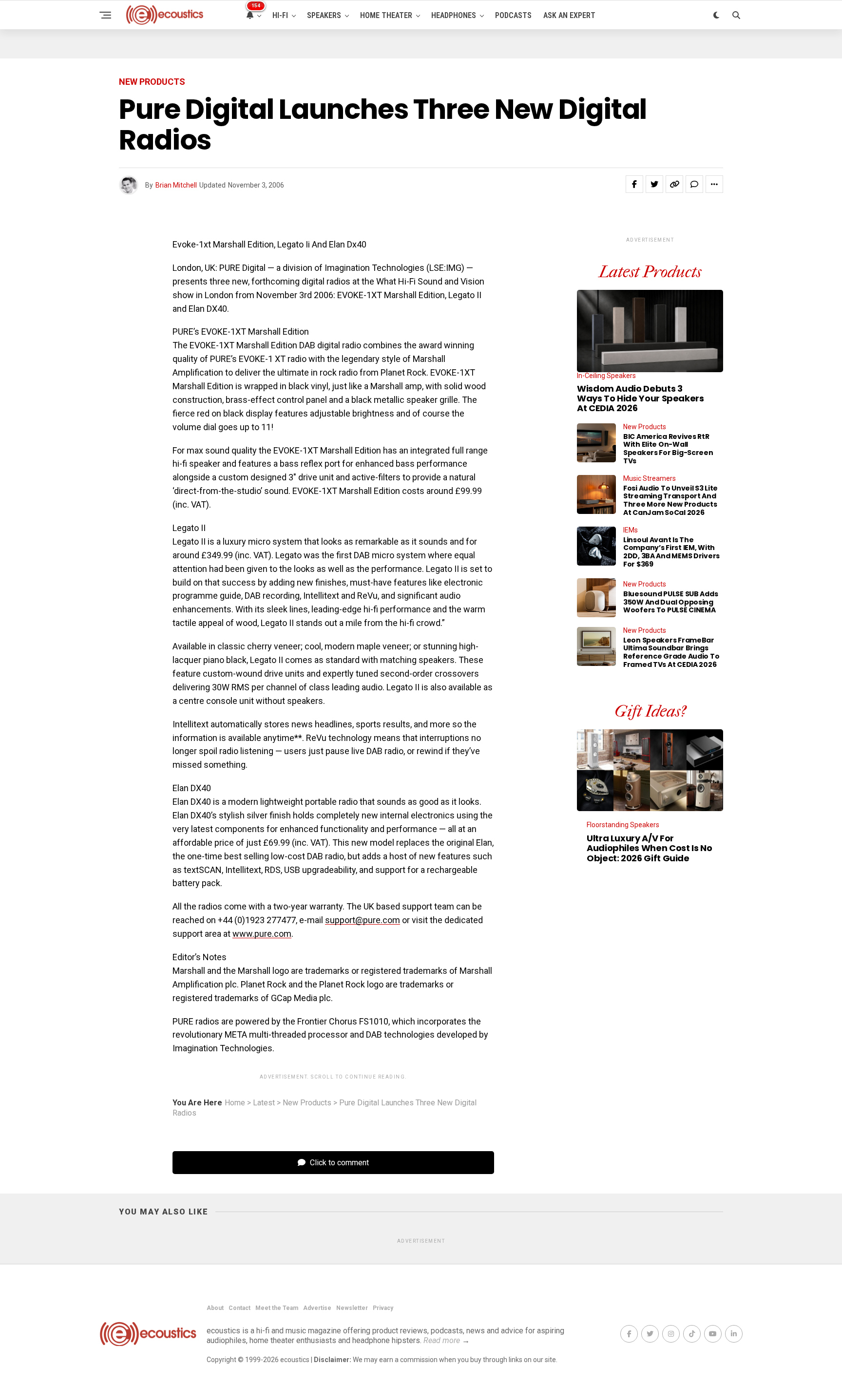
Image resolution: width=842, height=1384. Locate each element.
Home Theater (386, 15)
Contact (239, 1308)
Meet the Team (276, 1308)
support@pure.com (362, 920)
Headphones (453, 15)
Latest (264, 1103)
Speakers (324, 15)
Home (235, 1103)
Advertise (317, 1308)
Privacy (383, 1308)
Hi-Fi (280, 15)
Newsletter (352, 1308)
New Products (307, 1103)
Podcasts (513, 15)
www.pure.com (261, 934)
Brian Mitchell (176, 185)
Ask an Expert (569, 15)
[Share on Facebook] (634, 184)
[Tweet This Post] (654, 184)
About (215, 1308)
